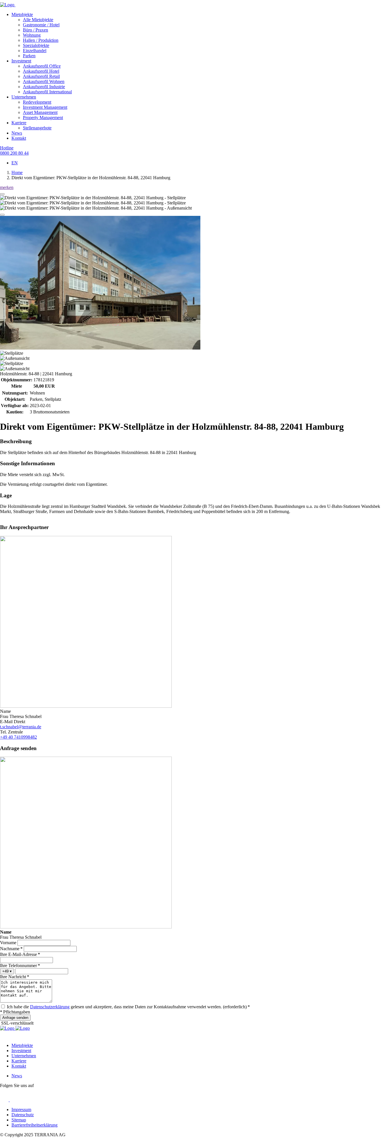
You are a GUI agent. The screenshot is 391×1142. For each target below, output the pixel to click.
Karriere (18, 122)
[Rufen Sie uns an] (7, 1028)
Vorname (8, 942)
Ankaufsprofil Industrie (44, 86)
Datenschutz (22, 1114)
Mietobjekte (22, 14)
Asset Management (40, 112)
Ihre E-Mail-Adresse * (20, 954)
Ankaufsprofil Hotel (41, 71)
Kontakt (18, 138)
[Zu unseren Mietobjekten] (22, 1028)
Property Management (43, 117)
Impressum (21, 1109)
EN (14, 162)
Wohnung (32, 35)
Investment (21, 60)
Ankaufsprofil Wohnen (43, 81)
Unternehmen (23, 96)
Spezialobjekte (36, 45)
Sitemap (18, 1119)
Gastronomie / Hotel (41, 24)
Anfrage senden (15, 1017)
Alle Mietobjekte (38, 19)
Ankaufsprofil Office (42, 66)
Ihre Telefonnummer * (20, 965)
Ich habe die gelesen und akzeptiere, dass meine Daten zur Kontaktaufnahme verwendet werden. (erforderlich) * (128, 1006)
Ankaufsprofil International (47, 91)
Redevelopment (37, 102)
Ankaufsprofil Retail (41, 76)
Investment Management (45, 107)
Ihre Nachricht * (14, 976)
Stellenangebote (37, 127)
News (16, 133)
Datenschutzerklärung (50, 1006)
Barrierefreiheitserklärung (34, 1125)
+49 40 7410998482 (18, 737)
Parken (29, 55)
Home (17, 172)
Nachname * (11, 948)
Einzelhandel (34, 50)
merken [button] (6, 187)
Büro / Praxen (35, 29)
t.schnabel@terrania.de (20, 726)
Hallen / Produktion (40, 40)
